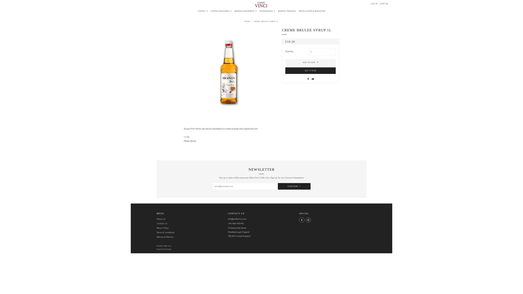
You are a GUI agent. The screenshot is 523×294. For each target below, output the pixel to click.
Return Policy (163, 228)
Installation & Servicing (312, 11)
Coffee (201, 11)
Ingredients (266, 11)
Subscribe (293, 186)
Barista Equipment (244, 11)
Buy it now (310, 71)
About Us (161, 219)
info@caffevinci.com (237, 219)
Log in (374, 4)
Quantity (289, 51)
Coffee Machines (220, 11)
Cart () (384, 4)
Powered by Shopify (164, 249)
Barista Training (287, 11)
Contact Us (162, 223)
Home (247, 21)
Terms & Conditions (165, 232)
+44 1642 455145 (236, 223)
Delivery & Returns (165, 237)
